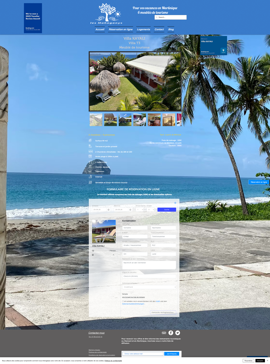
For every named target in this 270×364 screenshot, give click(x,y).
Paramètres (248, 361)
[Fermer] (267, 360)
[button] (143, 29)
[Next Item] (178, 81)
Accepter (260, 361)
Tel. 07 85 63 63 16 (95, 337)
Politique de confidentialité (98, 352)
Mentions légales (94, 350)
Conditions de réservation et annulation (102, 355)
